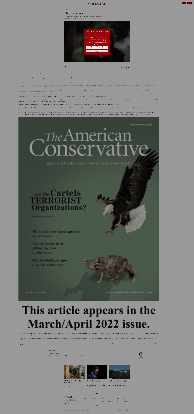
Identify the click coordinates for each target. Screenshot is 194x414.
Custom (97, 51)
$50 (100, 47)
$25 (94, 47)
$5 (88, 47)
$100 (106, 47)
